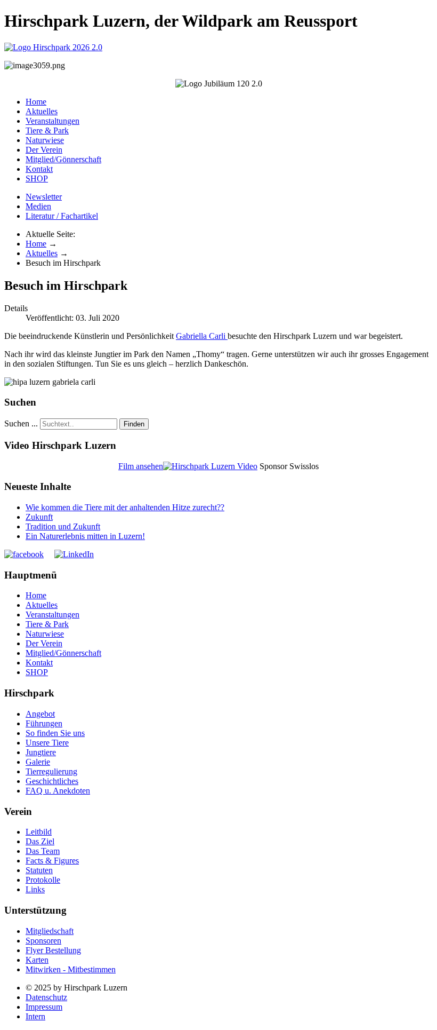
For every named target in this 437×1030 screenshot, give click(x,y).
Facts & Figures (52, 860)
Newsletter (44, 196)
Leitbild (39, 831)
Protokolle (43, 879)
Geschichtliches (52, 781)
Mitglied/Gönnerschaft (63, 159)
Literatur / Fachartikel (62, 215)
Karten (37, 959)
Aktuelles (42, 111)
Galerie (38, 761)
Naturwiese (45, 140)
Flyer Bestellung (53, 950)
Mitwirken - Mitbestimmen (71, 969)
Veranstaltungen (52, 120)
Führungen (44, 723)
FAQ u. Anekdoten (58, 790)
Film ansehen (140, 466)
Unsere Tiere (47, 742)
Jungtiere (41, 752)
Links (35, 889)
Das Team (43, 850)
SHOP (37, 178)
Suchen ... (21, 423)
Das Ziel (40, 841)
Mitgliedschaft (50, 931)
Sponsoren (43, 940)
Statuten (39, 870)
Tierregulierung (51, 771)
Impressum (44, 1006)
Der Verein (44, 149)
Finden (134, 424)
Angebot (40, 713)
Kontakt (39, 168)
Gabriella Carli (202, 335)
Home (36, 101)
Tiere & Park (47, 130)
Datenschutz (46, 997)
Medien (38, 206)
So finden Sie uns (55, 733)
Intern (35, 1016)
